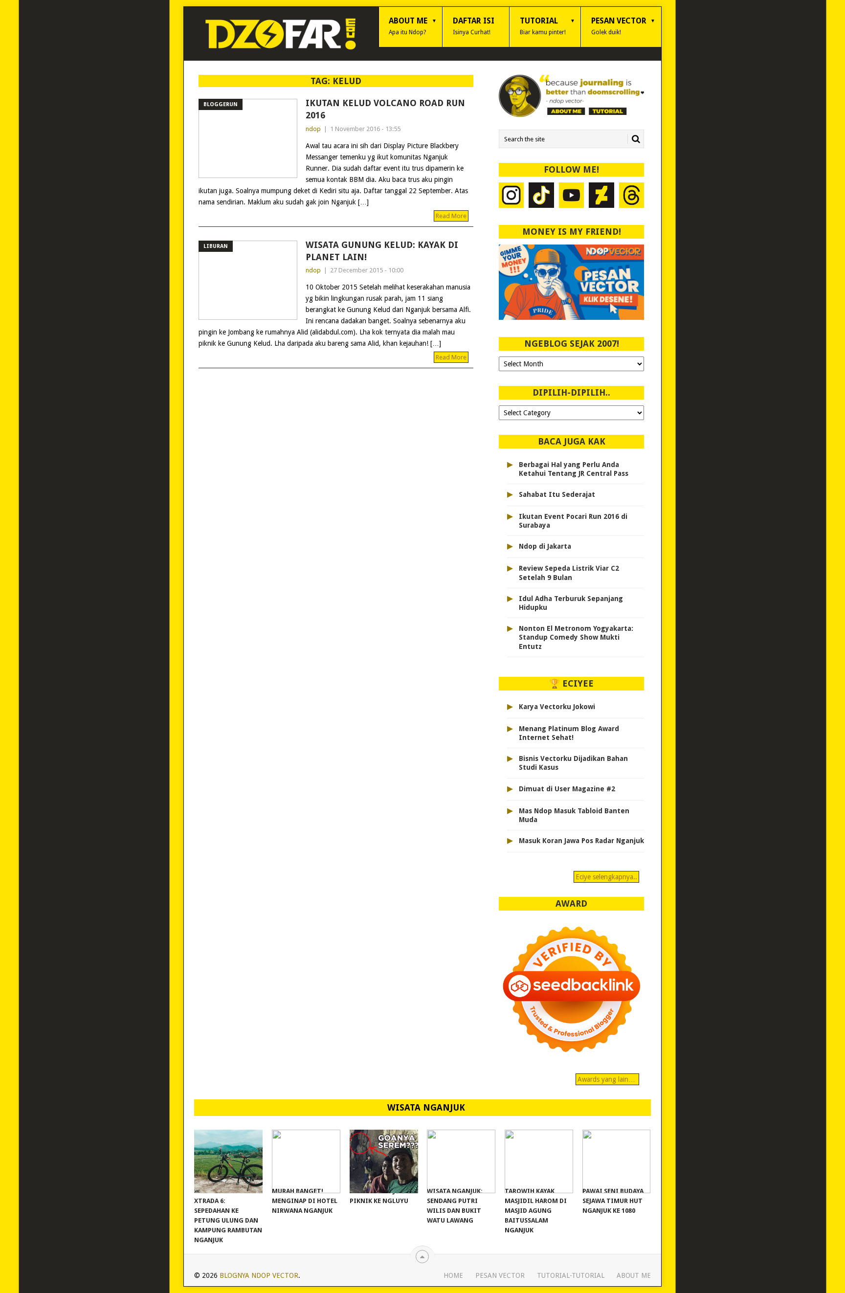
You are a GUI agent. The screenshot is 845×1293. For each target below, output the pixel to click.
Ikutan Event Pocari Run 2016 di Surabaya (573, 521)
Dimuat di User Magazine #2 (567, 789)
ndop (313, 129)
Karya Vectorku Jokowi (557, 707)
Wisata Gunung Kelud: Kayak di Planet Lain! (382, 251)
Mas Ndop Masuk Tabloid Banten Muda (574, 815)
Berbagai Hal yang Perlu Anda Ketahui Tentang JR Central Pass (573, 469)
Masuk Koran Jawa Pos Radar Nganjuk (581, 841)
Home (453, 1275)
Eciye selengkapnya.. (606, 877)
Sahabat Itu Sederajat (557, 494)
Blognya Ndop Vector (259, 1275)
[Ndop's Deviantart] (601, 196)
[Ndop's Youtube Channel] (571, 196)
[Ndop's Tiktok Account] (541, 196)
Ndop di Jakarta (545, 546)
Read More (451, 216)
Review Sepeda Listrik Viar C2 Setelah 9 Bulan (569, 572)
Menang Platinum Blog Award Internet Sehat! (569, 733)
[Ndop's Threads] (632, 196)
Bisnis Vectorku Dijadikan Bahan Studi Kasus (573, 763)
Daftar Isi (473, 26)
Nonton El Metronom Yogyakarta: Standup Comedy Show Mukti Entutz (576, 637)
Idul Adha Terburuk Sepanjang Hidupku (571, 603)
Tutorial (543, 26)
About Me (408, 26)
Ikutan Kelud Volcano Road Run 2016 (385, 109)
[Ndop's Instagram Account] (511, 196)
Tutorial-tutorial (570, 1275)
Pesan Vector (618, 26)
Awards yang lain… (607, 1079)
